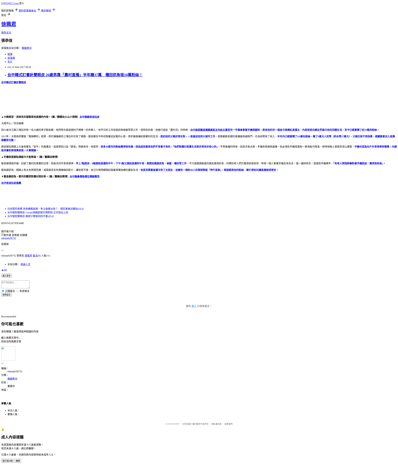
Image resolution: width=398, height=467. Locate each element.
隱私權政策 (216, 424)
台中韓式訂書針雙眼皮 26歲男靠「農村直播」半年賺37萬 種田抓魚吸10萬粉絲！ (75, 75)
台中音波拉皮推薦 (11, 183)
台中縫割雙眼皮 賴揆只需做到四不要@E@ (30, 216)
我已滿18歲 (7, 461)
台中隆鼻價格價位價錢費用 (85, 176)
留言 (35, 255)
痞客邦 (28, 255)
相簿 (9, 54)
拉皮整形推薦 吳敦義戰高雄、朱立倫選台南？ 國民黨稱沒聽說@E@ (45, 208)
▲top (4, 269)
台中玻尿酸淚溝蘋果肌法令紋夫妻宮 (210, 130)
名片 (9, 61)
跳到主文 (6, 32)
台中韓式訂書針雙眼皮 (13, 82)
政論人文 (25, 264)
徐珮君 (8, 24)
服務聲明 (228, 424)
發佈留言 (6, 295)
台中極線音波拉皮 (90, 117)
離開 (18, 461)
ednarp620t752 (8, 238)
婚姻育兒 (27, 48)
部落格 (11, 58)
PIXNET (175, 424)
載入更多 (6, 276)
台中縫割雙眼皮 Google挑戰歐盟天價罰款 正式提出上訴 (37, 212)
